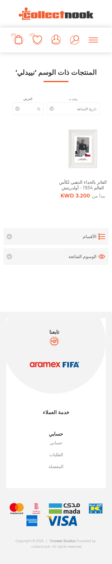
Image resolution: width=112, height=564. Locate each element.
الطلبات (56, 454)
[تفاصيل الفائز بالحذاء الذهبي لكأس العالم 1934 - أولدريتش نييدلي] (83, 149)
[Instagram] (54, 341)
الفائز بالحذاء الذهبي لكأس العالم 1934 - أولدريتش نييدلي (83, 187)
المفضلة (56, 466)
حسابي (56, 443)
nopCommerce (69, 552)
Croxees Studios (62, 541)
